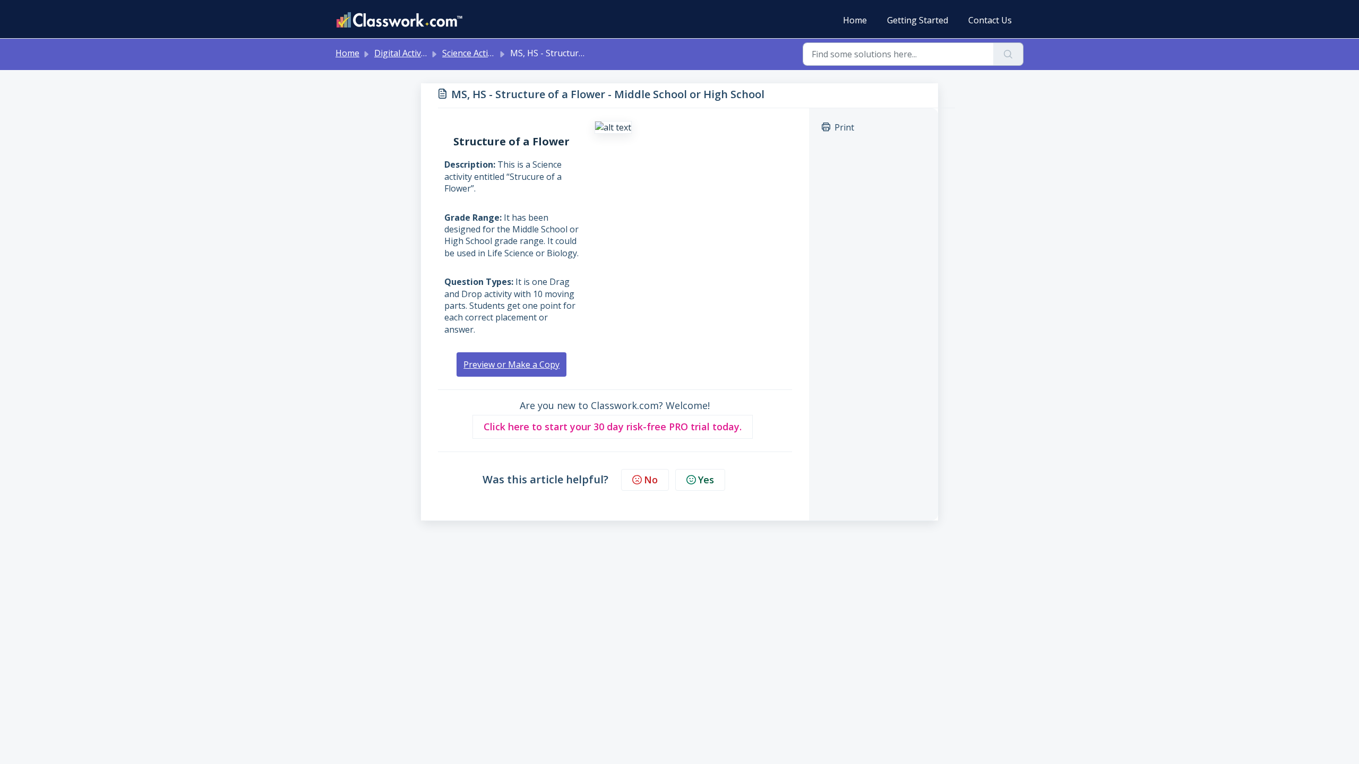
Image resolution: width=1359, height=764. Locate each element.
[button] (612, 427)
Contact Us (990, 20)
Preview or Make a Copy (511, 364)
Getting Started (917, 20)
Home (855, 20)
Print (844, 127)
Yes (706, 479)
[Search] (1008, 54)
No (651, 479)
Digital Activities (405, 53)
